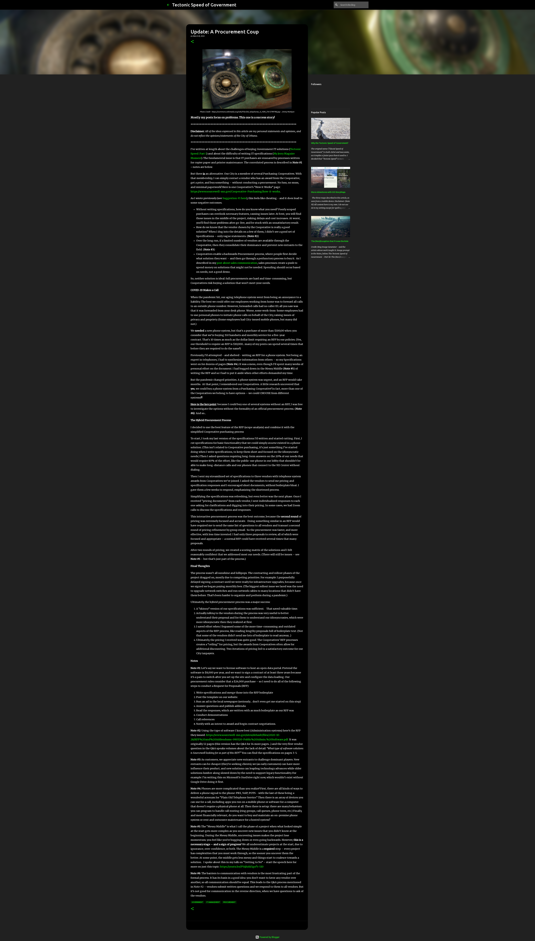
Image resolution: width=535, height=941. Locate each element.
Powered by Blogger (269, 937)
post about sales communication (237, 262)
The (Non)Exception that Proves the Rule (329, 241)
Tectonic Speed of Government (204, 4)
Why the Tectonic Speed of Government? (329, 143)
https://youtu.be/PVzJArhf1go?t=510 (241, 866)
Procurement (229, 902)
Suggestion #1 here (234, 198)
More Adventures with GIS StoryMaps (328, 192)
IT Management (213, 902)
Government (197, 902)
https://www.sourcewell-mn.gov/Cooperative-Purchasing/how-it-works (235, 191)
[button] (192, 42)
